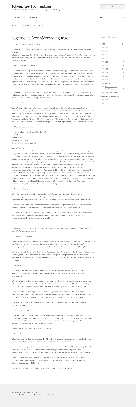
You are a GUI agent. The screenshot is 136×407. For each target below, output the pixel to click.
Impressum (15, 17)
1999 (106, 47)
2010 (106, 55)
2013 (106, 62)
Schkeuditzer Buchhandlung (31, 6)
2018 (106, 80)
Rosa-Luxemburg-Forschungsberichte (111, 88)
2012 (106, 58)
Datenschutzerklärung (19, 395)
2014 (106, 65)
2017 (106, 76)
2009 (106, 51)
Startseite (17, 25)
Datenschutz (35, 17)
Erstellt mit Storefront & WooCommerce (45, 395)
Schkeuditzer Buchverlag (110, 96)
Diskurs (107, 83)
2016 (106, 72)
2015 (106, 69)
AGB (25, 17)
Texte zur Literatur (111, 92)
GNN (103, 44)
